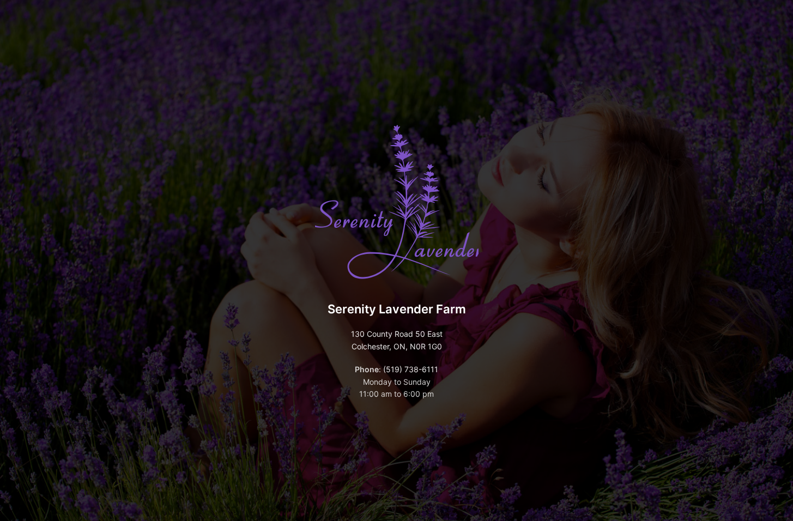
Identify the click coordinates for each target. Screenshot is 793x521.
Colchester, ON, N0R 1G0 (397, 346)
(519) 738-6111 (410, 369)
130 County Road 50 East (397, 333)
